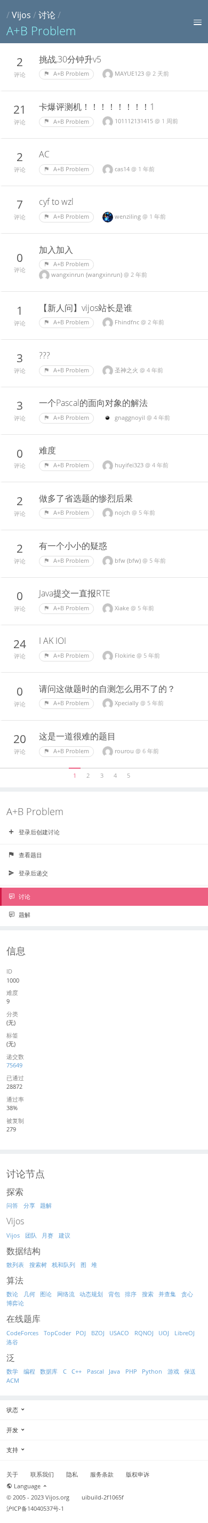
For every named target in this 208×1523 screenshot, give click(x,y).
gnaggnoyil (131, 417)
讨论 (46, 15)
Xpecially (127, 703)
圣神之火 (127, 370)
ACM (12, 1380)
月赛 (47, 1235)
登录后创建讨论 (38, 832)
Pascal (95, 1371)
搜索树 (38, 1265)
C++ (76, 1371)
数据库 (49, 1371)
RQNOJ (144, 1333)
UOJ (163, 1333)
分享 (29, 1205)
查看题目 (29, 855)
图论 (46, 1294)
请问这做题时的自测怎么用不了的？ (107, 689)
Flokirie (126, 655)
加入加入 (56, 250)
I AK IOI (52, 641)
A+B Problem (70, 73)
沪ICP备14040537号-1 (35, 1508)
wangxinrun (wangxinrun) (87, 274)
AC (44, 154)
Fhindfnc (128, 322)
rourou (125, 751)
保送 (190, 1371)
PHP (131, 1371)
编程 (29, 1371)
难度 (47, 450)
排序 (131, 1294)
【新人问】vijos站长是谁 (85, 308)
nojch (123, 512)
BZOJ (98, 1333)
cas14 (123, 169)
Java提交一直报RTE (74, 593)
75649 (14, 1065)
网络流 (66, 1294)
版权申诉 (137, 1474)
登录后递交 (32, 873)
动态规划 (91, 1294)
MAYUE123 (130, 73)
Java (114, 1371)
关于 (12, 1474)
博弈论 (15, 1303)
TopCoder (57, 1333)
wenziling (128, 216)
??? (44, 355)
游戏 (173, 1371)
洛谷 (12, 1342)
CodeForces (22, 1333)
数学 (12, 1371)
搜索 (148, 1294)
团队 (31, 1235)
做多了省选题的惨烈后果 (86, 498)
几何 (29, 1294)
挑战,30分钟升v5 (70, 59)
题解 (23, 915)
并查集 (167, 1294)
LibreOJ (184, 1333)
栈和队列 (63, 1265)
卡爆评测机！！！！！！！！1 (97, 107)
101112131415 (135, 121)
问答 (12, 1205)
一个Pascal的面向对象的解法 (93, 403)
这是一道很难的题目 (77, 736)
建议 (64, 1235)
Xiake (123, 608)
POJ (81, 1333)
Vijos (21, 15)
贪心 (187, 1294)
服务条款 (102, 1474)
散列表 (15, 1265)
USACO (119, 1333)
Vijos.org (57, 1497)
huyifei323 (130, 465)
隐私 (72, 1474)
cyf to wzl (56, 202)
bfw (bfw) (128, 560)
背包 (114, 1294)
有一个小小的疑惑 (73, 546)
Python (152, 1371)
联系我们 (42, 1474)
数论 (12, 1294)
